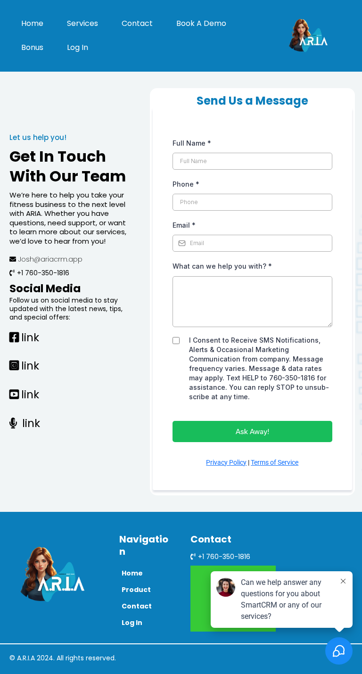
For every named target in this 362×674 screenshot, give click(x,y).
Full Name (192, 143)
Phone (186, 184)
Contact (137, 23)
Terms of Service (274, 462)
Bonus (32, 47)
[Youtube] (331, 553)
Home (32, 23)
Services (82, 23)
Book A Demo (201, 23)
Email (184, 225)
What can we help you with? (222, 266)
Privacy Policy (226, 462)
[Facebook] (316, 553)
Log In (77, 47)
